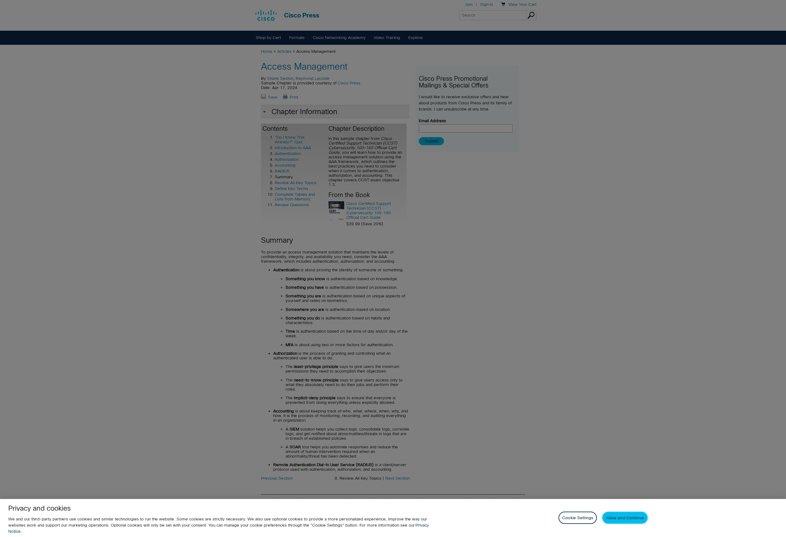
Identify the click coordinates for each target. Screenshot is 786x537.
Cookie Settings (577, 517)
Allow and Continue (625, 517)
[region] (393, 518)
